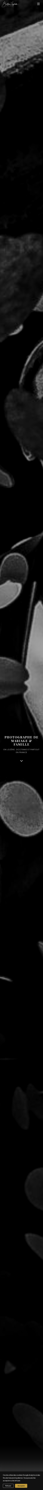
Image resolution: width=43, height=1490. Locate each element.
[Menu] (38, 4)
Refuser (8, 1486)
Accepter (21, 1486)
